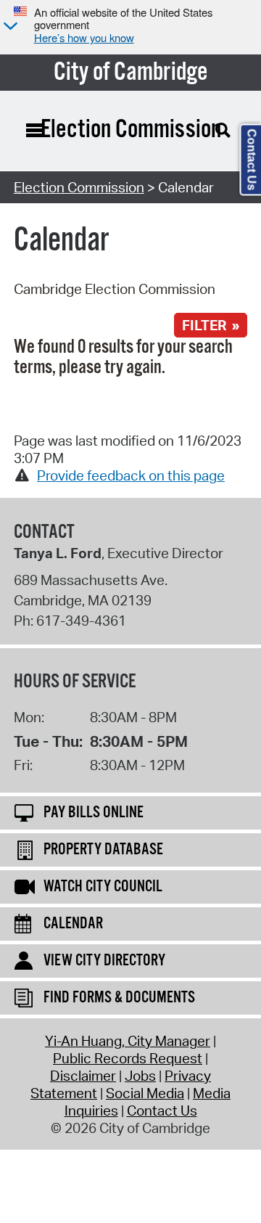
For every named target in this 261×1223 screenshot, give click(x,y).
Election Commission (79, 187)
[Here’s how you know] (8, 27)
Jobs (140, 1075)
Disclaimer (83, 1075)
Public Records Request (127, 1058)
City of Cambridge (131, 73)
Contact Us (162, 1110)
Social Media (145, 1093)
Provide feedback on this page (131, 475)
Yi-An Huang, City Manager (127, 1041)
